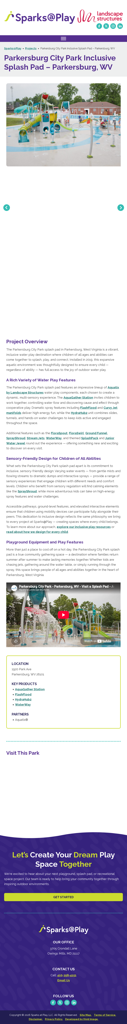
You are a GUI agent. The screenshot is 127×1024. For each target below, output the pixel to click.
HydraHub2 (79, 413)
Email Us (63, 980)
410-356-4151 (66, 975)
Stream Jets (35, 438)
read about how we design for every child (37, 532)
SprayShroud (15, 438)
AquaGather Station (78, 397)
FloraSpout (59, 433)
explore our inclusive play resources (84, 527)
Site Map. (86, 1015)
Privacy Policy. (54, 1019)
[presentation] (6, 208)
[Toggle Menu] (63, 38)
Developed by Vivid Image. (81, 1019)
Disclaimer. (36, 1019)
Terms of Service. (105, 1015)
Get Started (63, 897)
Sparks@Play (39, 17)
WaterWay (54, 438)
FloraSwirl (76, 433)
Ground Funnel (96, 433)
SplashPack (89, 438)
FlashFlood (88, 407)
